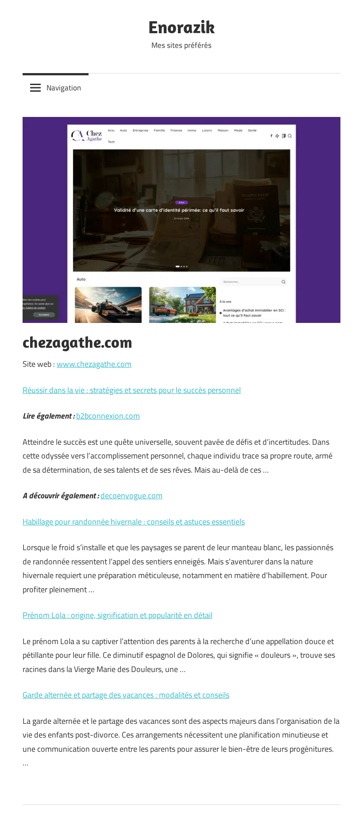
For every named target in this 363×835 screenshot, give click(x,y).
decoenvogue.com (131, 495)
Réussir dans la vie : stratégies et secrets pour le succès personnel (132, 390)
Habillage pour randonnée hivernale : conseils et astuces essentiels (134, 522)
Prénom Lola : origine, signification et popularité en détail (117, 615)
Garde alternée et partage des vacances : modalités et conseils (126, 695)
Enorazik (181, 27)
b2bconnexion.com (108, 416)
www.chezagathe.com (94, 364)
